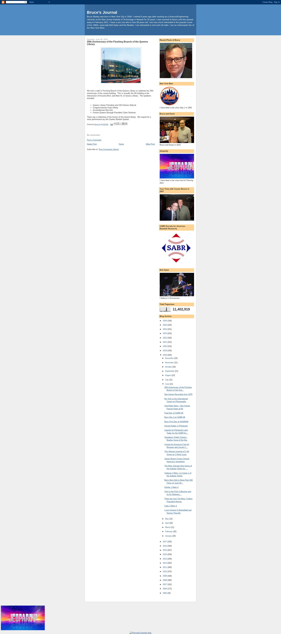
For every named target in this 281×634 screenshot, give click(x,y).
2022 (165, 338)
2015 (165, 550)
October (168, 367)
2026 (165, 321)
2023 (165, 333)
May (167, 519)
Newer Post (92, 144)
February (169, 531)
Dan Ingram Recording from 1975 (178, 394)
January (168, 536)
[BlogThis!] (117, 123)
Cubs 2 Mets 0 (170, 506)
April (167, 523)
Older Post (150, 144)
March (168, 527)
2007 (165, 584)
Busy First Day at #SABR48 (176, 422)
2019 (165, 350)
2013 (165, 559)
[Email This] (115, 123)
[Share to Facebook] (123, 123)
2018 (165, 355)
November (169, 362)
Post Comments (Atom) (109, 149)
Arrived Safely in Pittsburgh (176, 426)
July (167, 380)
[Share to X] (120, 123)
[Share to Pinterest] (126, 123)
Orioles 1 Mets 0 (171, 487)
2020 (165, 346)
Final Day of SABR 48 (173, 413)
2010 (165, 571)
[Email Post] (111, 124)
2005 (165, 593)
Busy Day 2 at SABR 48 (174, 417)
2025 (165, 325)
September (170, 371)
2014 (165, 554)
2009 (165, 576)
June (167, 384)
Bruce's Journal (102, 12)
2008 (165, 580)
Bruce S (98, 124)
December (169, 358)
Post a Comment (94, 140)
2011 (165, 567)
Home (121, 144)
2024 (165, 329)
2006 (165, 589)
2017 (165, 542)
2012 (165, 563)
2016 (165, 546)
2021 (165, 342)
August (168, 375)
